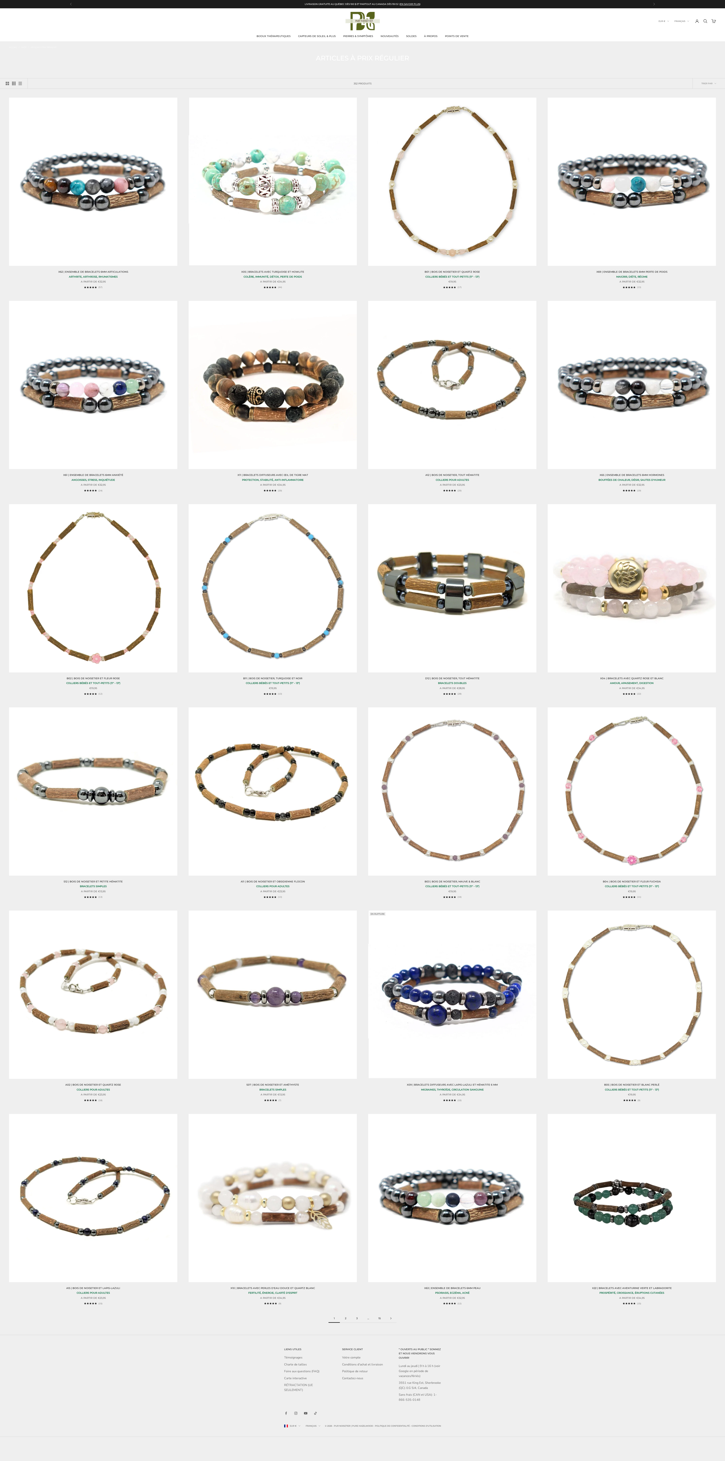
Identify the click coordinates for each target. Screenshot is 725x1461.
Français (679, 21)
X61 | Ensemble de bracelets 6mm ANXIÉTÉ (93, 474)
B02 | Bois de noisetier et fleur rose (93, 678)
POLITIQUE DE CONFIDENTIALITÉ (392, 1426)
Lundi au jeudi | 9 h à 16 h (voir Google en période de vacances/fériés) (419, 1371)
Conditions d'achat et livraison (362, 1364)
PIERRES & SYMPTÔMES (358, 36)
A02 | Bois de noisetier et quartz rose (93, 1084)
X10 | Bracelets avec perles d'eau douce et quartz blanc (273, 1288)
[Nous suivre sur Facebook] (286, 1413)
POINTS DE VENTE (457, 36)
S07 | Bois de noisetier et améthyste (272, 1084)
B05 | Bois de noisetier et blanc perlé (631, 1084)
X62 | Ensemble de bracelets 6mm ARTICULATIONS (93, 271)
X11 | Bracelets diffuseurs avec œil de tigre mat (273, 474)
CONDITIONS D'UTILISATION (426, 1426)
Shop (24, 47)
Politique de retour (355, 1371)
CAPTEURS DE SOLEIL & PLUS (317, 36)
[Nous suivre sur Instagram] (296, 1413)
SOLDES (411, 36)
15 (379, 1318)
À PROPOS (430, 36)
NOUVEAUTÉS (390, 36)
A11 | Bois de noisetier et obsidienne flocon (273, 881)
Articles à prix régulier (43, 47)
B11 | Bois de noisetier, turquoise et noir (272, 678)
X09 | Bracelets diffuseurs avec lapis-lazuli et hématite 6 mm (452, 1084)
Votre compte (351, 1357)
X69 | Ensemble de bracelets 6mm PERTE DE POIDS (631, 271)
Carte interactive (295, 1378)
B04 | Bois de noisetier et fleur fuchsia (632, 881)
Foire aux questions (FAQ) (301, 1371)
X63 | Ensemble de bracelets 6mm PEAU (452, 1288)
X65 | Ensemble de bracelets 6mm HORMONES (632, 474)
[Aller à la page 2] (390, 1318)
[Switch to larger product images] (7, 83)
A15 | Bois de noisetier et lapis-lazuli (93, 1288)
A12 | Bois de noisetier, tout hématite (452, 474)
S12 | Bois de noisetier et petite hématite (93, 881)
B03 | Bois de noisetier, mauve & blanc (452, 881)
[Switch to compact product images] (20, 83)
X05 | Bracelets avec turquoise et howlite (272, 271)
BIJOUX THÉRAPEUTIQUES (274, 36)
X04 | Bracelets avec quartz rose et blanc (631, 678)
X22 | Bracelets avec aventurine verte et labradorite (632, 1288)
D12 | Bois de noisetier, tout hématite (452, 678)
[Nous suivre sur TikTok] (315, 1413)
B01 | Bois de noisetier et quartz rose (452, 271)
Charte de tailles (295, 1364)
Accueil (13, 47)
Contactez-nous (352, 1378)
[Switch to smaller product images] (13, 83)
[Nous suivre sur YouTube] (306, 1413)
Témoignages (293, 1357)
